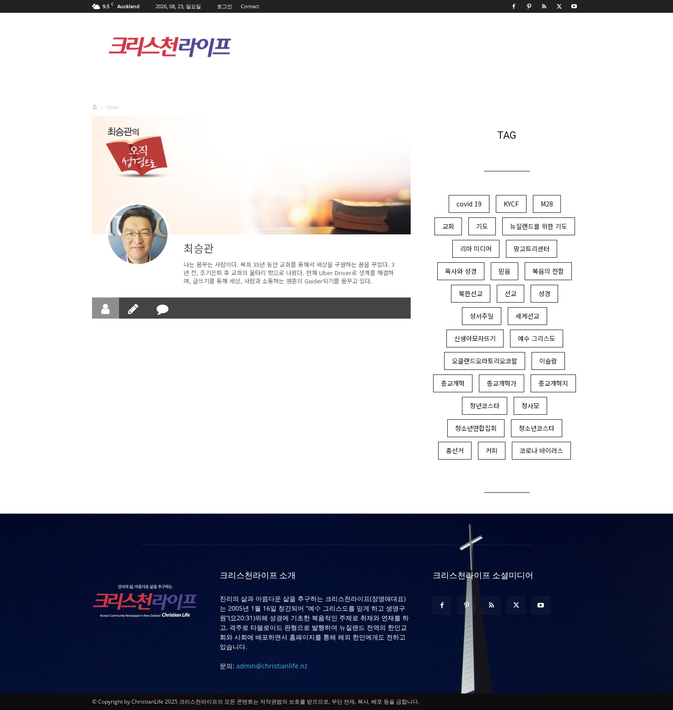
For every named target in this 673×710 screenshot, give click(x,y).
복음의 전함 (548, 271)
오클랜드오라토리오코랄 (484, 360)
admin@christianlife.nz (272, 665)
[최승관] (138, 234)
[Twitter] (559, 6)
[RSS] (544, 6)
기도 (482, 226)
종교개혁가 (501, 383)
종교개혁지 (553, 383)
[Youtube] (574, 6)
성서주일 (482, 315)
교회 (448, 226)
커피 (492, 450)
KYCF (511, 203)
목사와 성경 (461, 271)
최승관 (199, 248)
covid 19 (469, 203)
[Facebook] (514, 6)
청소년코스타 (536, 428)
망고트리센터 (531, 248)
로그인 (224, 6)
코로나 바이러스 (541, 450)
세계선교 (527, 315)
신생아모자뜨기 (475, 338)
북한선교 (471, 293)
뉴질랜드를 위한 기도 (538, 226)
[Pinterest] (529, 6)
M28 (547, 203)
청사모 (530, 405)
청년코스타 (484, 405)
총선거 (455, 450)
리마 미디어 (476, 248)
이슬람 (548, 360)
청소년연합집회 (476, 428)
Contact (250, 6)
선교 (510, 293)
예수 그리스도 (536, 338)
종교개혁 (453, 383)
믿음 (504, 271)
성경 (544, 293)
